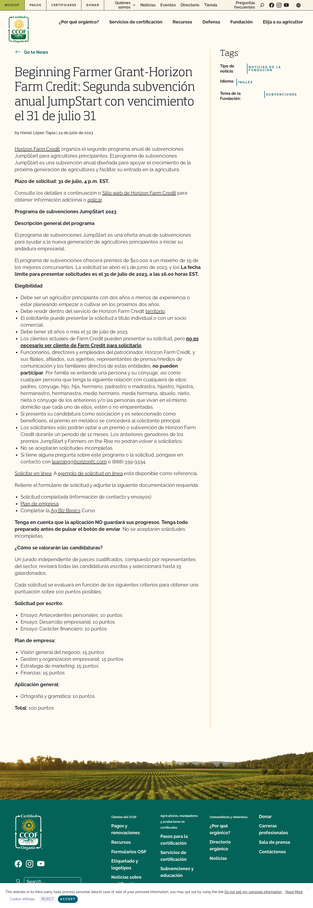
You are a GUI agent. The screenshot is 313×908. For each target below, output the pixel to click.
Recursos (182, 21)
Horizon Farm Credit (37, 149)
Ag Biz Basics (65, 510)
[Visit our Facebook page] (271, 5)
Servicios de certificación (135, 21)
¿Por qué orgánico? (79, 21)
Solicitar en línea (33, 473)
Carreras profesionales (273, 829)
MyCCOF (12, 5)
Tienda (210, 5)
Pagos (35, 5)
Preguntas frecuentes (244, 5)
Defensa (211, 21)
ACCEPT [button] (68, 899)
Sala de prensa (274, 842)
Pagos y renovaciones (125, 829)
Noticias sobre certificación (126, 881)
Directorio (190, 5)
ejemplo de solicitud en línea (90, 473)
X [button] (309, 887)
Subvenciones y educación (177, 872)
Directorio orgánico (220, 845)
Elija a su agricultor (283, 21)
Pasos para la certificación (174, 840)
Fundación (241, 21)
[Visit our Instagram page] (279, 5)
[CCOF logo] (19, 24)
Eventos (168, 5)
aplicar (94, 200)
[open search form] (262, 5)
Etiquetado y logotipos (124, 864)
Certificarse (64, 5)
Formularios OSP (128, 851)
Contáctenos (272, 851)
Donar (92, 5)
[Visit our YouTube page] (286, 5)
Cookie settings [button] (22, 899)
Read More (294, 892)
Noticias (148, 5)
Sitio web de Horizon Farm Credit (139, 193)
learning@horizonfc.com (79, 462)
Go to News (36, 52)
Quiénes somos (123, 5)
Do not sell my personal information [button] (253, 892)
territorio (155, 311)
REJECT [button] (47, 899)
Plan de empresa (40, 504)
